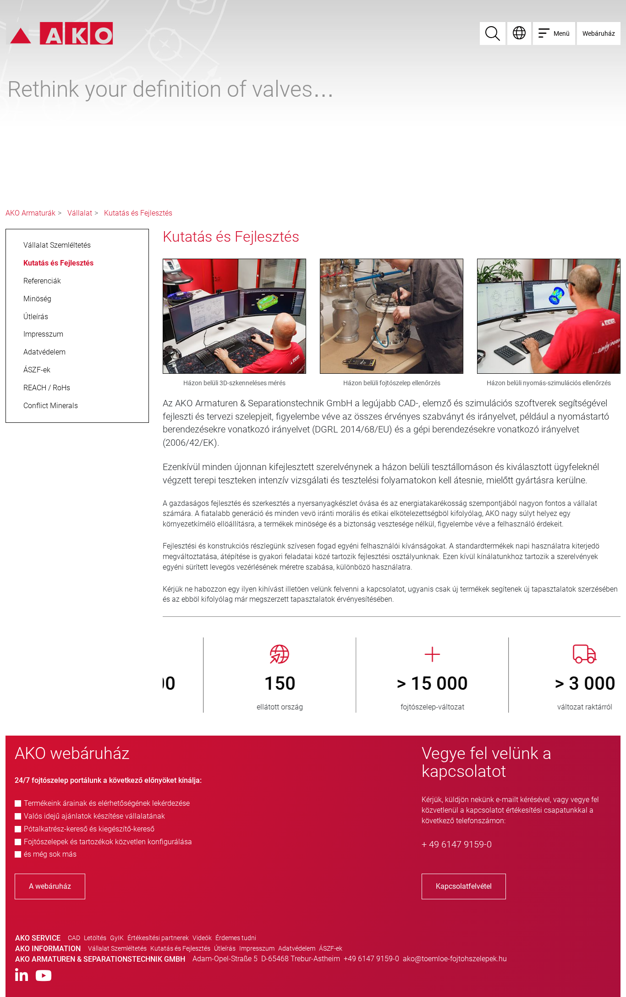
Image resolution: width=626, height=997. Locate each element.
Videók (202, 938)
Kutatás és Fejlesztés (138, 213)
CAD (74, 938)
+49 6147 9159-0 (371, 958)
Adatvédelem (296, 948)
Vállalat (79, 213)
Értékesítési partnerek (158, 938)
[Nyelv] (519, 33)
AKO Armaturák (30, 213)
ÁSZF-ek (330, 948)
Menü (562, 33)
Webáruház (598, 33)
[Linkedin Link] (21, 976)
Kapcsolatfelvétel (464, 886)
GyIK (117, 938)
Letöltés (95, 938)
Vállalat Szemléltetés (117, 948)
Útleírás (225, 948)
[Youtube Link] (43, 976)
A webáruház (50, 886)
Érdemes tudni (235, 938)
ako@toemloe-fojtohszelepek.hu (455, 958)
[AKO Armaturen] (59, 32)
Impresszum (257, 948)
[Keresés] (492, 33)
